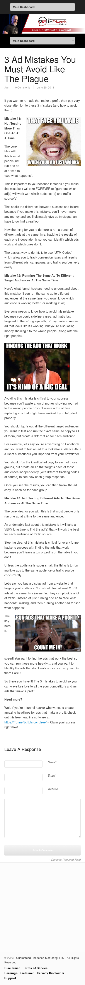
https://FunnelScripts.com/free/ (25, 722)
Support (10, 978)
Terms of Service (35, 968)
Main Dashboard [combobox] (24, 7)
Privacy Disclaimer (51, 973)
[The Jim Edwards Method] (42, 32)
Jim (6, 87)
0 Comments (22, 87)
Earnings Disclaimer (19, 973)
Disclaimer (12, 968)
